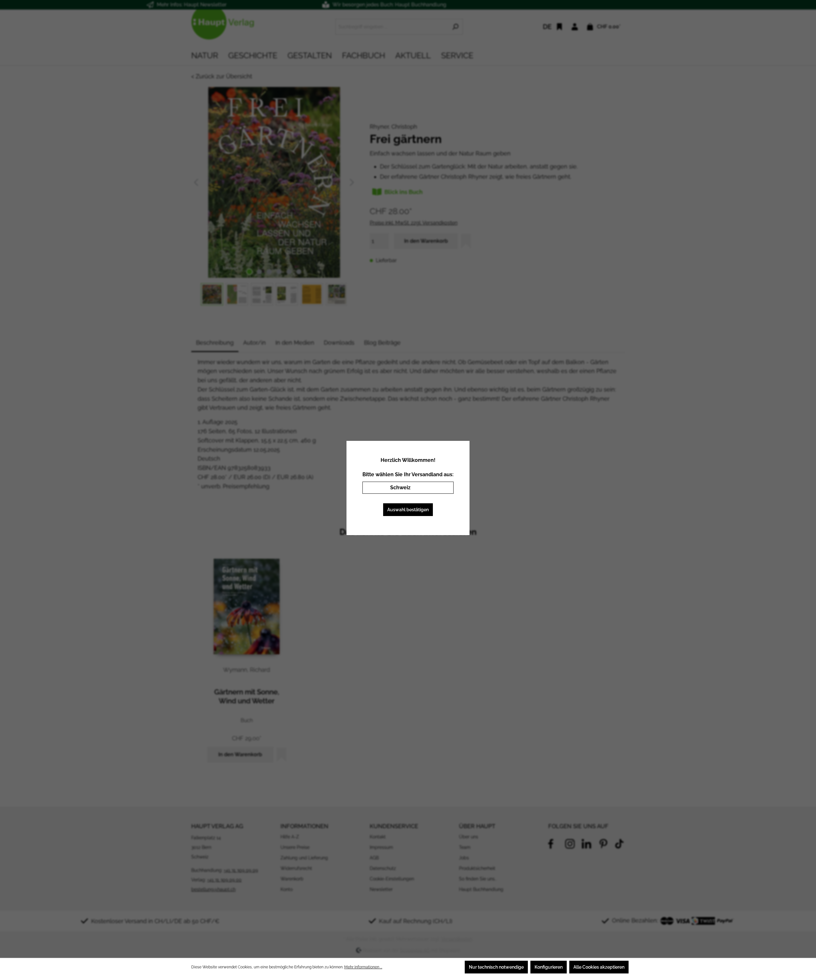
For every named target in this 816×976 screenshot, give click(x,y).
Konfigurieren (549, 967)
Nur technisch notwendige (496, 967)
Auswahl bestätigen (408, 509)
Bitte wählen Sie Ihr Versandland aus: (408, 474)
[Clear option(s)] (439, 487)
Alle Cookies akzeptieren (598, 967)
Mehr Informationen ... (363, 967)
